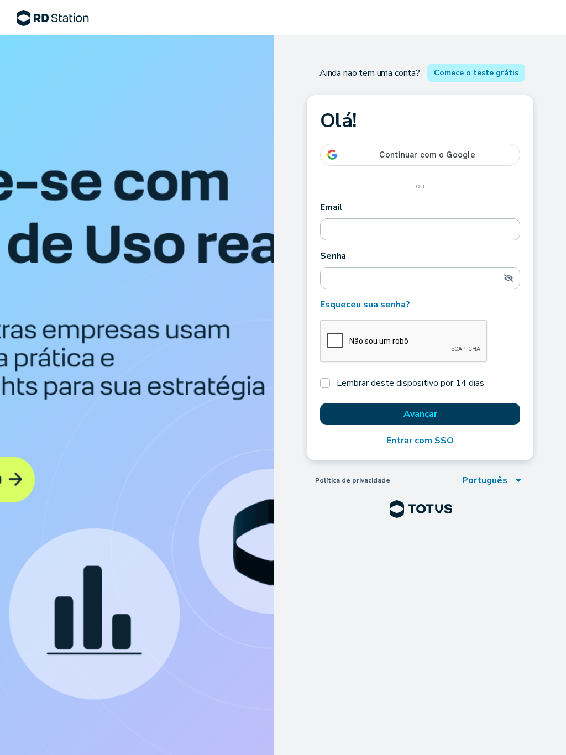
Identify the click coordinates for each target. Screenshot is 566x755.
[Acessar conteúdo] (137, 395)
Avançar (420, 414)
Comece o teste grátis (476, 72)
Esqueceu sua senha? (365, 304)
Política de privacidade (352, 480)
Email (331, 207)
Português (484, 480)
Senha (333, 256)
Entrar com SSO (420, 440)
